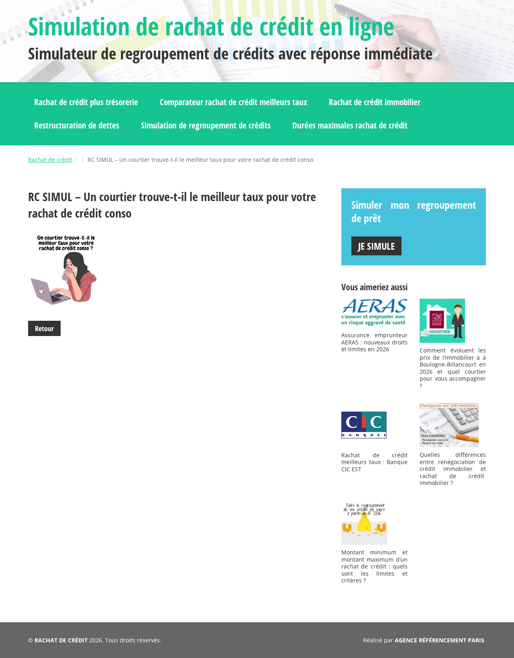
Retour (44, 328)
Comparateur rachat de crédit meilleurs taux (233, 102)
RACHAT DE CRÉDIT (61, 640)
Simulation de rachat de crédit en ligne (211, 26)
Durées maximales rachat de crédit (350, 125)
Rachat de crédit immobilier (374, 102)
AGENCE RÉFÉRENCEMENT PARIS (439, 640)
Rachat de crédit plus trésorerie (86, 102)
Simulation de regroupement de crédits (206, 125)
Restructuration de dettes (76, 125)
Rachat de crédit (50, 159)
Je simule (376, 246)
